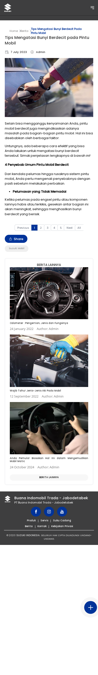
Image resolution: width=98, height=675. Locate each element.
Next (70, 228)
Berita (24, 31)
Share (18, 239)
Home (14, 31)
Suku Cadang (62, 520)
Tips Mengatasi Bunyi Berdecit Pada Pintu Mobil (56, 31)
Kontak (41, 526)
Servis (44, 520)
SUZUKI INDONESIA (28, 535)
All (79, 228)
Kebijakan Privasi (62, 526)
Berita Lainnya (49, 477)
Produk (31, 520)
